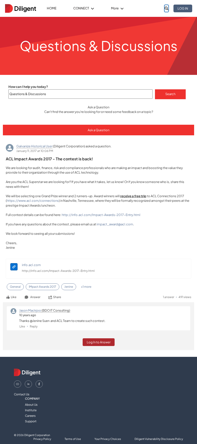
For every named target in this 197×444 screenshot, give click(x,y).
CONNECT (81, 8)
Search (170, 94)
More (115, 8)
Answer (35, 297)
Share (57, 297)
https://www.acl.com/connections (33, 200)
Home (51, 8)
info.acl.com (31, 265)
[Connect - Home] (20, 8)
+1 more (86, 286)
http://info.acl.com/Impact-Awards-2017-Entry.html (101, 215)
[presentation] (13, 267)
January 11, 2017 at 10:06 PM (34, 151)
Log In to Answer (99, 342)
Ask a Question (98, 130)
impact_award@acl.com (115, 224)
